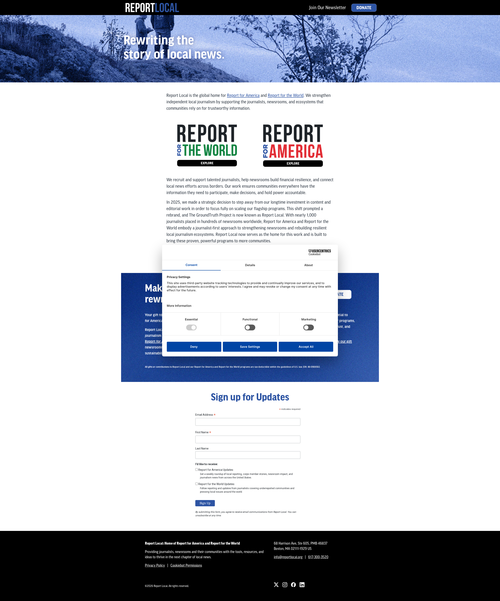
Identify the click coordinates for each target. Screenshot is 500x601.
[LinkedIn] (302, 585)
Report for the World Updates (216, 484)
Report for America (243, 95)
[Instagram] (285, 585)
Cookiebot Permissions (186, 565)
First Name (203, 433)
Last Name (202, 448)
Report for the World (286, 95)
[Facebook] (293, 585)
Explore (207, 163)
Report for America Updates (215, 469)
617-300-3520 (318, 557)
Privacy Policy (155, 565)
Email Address (205, 415)
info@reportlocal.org (288, 557)
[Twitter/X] (276, 585)
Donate (363, 7)
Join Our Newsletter (327, 7)
